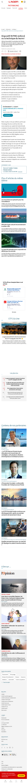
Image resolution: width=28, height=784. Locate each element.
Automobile (11, 679)
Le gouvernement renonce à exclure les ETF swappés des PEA (14, 337)
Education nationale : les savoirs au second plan (12, 626)
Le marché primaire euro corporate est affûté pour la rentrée (13, 250)
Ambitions (4, 679)
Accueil (2, 29)
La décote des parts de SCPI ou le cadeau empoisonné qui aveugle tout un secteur (15, 384)
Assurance (23, 677)
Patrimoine (8, 29)
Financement (5, 674)
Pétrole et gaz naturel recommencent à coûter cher (13, 225)
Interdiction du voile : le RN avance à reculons (13, 654)
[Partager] (2, 51)
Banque (17, 677)
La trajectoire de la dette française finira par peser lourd (15, 397)
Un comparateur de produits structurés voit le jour (15, 389)
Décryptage (12, 674)
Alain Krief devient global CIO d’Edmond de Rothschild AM (15, 393)
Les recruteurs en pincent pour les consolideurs (12, 200)
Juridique (14, 29)
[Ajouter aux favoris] (5, 51)
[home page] (13, 1)
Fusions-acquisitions (20, 679)
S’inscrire (20, 171)
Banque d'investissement (7, 677)
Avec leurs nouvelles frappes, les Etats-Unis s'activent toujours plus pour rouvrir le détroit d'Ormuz (12, 598)
